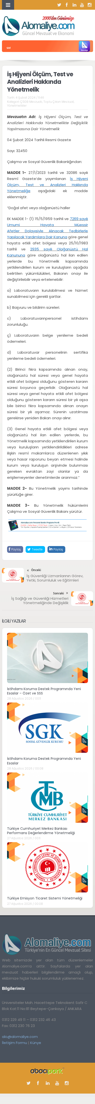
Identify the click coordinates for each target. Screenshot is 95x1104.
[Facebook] (66, 5)
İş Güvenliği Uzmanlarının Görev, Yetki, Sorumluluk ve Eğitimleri (55, 578)
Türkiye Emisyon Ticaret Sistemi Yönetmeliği (44, 898)
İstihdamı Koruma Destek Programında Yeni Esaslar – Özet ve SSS (44, 691)
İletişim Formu (14, 1042)
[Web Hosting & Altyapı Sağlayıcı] (47, 1070)
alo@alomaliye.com (20, 1036)
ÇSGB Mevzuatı (31, 102)
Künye (35, 1042)
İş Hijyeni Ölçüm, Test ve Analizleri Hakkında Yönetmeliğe (47, 184)
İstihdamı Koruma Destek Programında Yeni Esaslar (44, 760)
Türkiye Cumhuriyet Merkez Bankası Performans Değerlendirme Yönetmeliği (41, 830)
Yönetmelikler (17, 105)
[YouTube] (82, 5)
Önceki (36, 570)
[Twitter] (59, 5)
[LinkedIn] (74, 5)
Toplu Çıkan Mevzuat (58, 102)
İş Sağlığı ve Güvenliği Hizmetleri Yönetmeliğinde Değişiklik (39, 600)
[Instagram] (89, 5)
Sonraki (58, 593)
